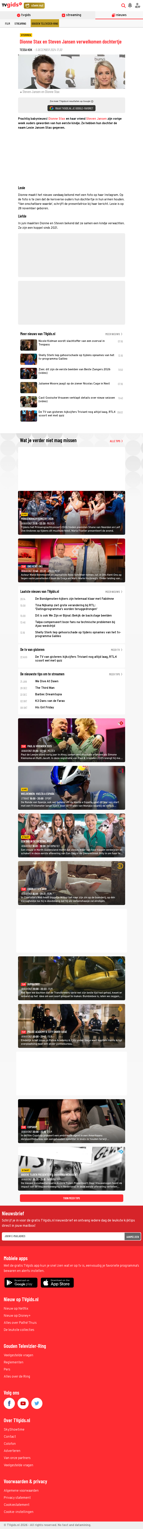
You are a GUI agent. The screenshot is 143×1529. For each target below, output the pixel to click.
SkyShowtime (14, 1430)
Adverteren (12, 1451)
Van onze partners (17, 1458)
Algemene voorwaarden (21, 1491)
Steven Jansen (96, 119)
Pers (7, 1369)
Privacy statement (17, 1498)
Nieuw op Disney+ (17, 1316)
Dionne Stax (56, 119)
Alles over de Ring (17, 1377)
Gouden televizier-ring (45, 23)
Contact (10, 1437)
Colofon (10, 1444)
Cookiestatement (16, 1505)
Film (7, 23)
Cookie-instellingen (19, 1512)
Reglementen (13, 1362)
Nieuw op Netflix (16, 1309)
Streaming (20, 23)
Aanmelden (132, 1236)
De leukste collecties (19, 1330)
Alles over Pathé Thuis (20, 1323)
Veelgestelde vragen (18, 1355)
